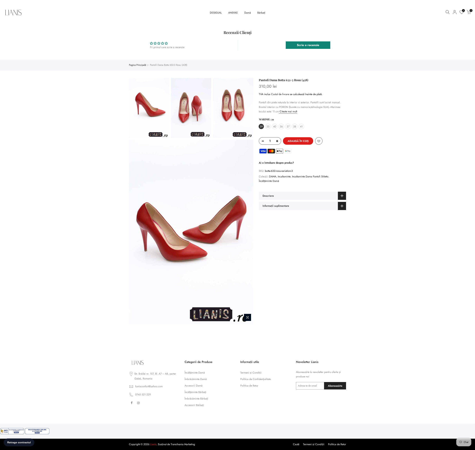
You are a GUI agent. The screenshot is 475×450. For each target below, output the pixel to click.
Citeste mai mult (288, 111)
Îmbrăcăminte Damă (196, 379)
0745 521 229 (143, 394)
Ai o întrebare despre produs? (276, 162)
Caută (296, 444)
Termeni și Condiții (251, 372)
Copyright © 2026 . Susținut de (150, 444)
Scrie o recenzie (308, 45)
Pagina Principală (137, 65)
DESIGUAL (216, 12)
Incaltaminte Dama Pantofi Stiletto (310, 176)
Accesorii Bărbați (194, 405)
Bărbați (261, 12)
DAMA (272, 176)
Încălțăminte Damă (269, 181)
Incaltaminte (284, 176)
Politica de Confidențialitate (255, 379)
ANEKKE (233, 12)
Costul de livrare (280, 94)
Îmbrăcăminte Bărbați (196, 398)
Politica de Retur (249, 385)
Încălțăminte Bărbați (195, 392)
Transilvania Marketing (183, 444)
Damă (247, 12)
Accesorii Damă (193, 385)
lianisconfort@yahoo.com (149, 386)
